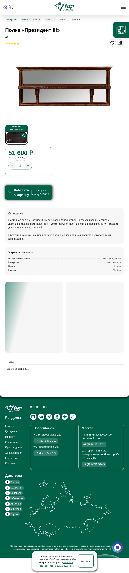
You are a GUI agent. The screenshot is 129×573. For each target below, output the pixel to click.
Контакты (10, 463)
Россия (13, 482)
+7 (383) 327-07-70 (45, 453)
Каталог (9, 426)
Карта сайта (12, 458)
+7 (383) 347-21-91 (45, 440)
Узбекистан (15, 498)
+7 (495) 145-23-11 (94, 444)
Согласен (86, 561)
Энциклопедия (13, 453)
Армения (14, 503)
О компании (12, 442)
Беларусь (14, 493)
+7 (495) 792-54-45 (94, 464)
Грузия (12, 514)
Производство (13, 447)
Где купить (11, 431)
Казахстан (14, 487)
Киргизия (14, 509)
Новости (10, 437)
